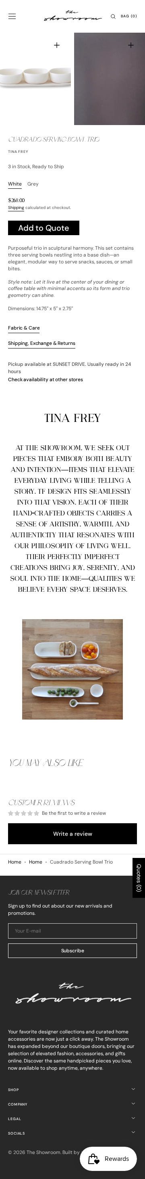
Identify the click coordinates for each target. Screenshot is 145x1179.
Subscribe (72, 950)
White (15, 184)
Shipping (16, 207)
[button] (12, 16)
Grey (33, 184)
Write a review (72, 833)
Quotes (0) (139, 878)
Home (14, 862)
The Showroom (43, 1152)
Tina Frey (18, 151)
